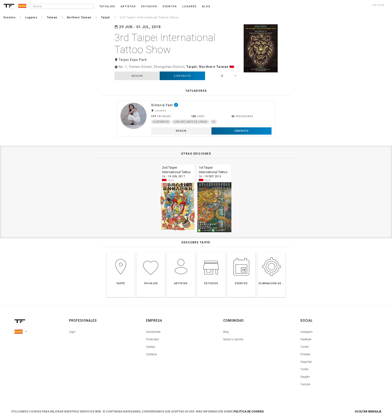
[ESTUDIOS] (211, 252)
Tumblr (304, 346)
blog (206, 6)
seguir (137, 75)
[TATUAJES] (151, 252)
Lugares (189, 6)
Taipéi (191, 67)
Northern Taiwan (214, 67)
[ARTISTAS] (181, 252)
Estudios (149, 6)
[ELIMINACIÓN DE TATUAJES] (271, 252)
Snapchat (306, 361)
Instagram (306, 331)
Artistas (128, 6)
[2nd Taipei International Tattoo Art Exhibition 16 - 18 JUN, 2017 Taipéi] (177, 163)
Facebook (305, 339)
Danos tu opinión (233, 339)
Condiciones (153, 331)
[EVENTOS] (241, 252)
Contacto (182, 75)
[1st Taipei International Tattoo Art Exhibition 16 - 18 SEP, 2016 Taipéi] (214, 163)
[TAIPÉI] (120, 252)
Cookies (150, 346)
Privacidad (152, 339)
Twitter (304, 369)
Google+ (305, 376)
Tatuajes (107, 6)
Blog (226, 331)
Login (72, 331)
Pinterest (305, 354)
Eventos (170, 6)
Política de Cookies (248, 411)
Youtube (305, 384)
